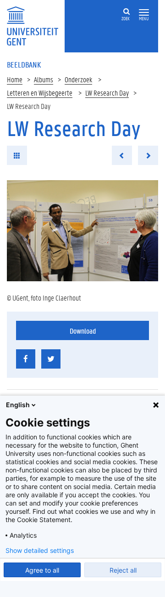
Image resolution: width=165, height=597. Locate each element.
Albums (43, 79)
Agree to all (42, 570)
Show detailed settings (40, 550)
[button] (144, 13)
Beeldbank (24, 64)
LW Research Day (107, 92)
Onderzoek (78, 79)
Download (83, 330)
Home (14, 79)
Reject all (123, 570)
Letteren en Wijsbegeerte (39, 92)
